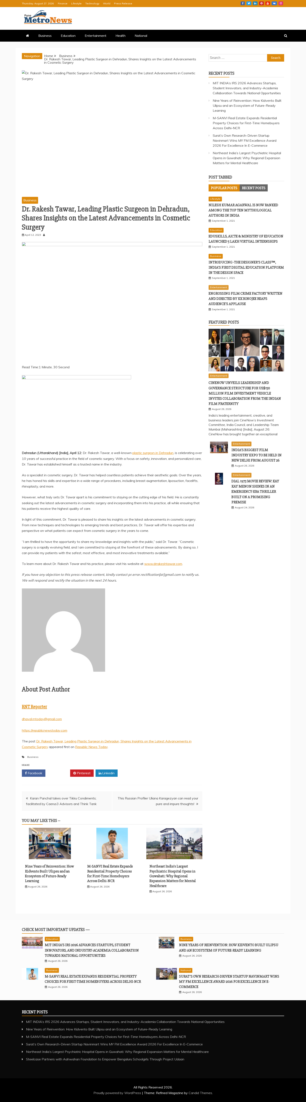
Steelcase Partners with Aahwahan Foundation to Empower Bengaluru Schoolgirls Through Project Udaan (105, 1059)
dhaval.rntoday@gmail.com (42, 719)
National (141, 36)
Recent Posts (253, 188)
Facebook (243, 3)
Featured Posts (224, 322)
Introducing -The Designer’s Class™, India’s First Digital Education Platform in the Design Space (246, 267)
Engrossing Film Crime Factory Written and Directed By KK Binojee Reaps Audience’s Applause (245, 298)
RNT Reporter (34, 707)
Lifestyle (76, 3)
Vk (274, 3)
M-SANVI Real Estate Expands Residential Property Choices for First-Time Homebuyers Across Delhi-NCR (110, 873)
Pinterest (261, 3)
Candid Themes (200, 1093)
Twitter (248, 3)
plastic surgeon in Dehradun (152, 453)
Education (68, 36)
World (106, 3)
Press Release (123, 3)
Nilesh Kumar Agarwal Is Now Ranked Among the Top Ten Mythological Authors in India (243, 210)
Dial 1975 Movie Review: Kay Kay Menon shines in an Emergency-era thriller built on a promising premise (255, 491)
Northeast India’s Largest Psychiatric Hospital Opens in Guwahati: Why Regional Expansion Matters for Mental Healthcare (172, 876)
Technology (92, 3)
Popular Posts (224, 188)
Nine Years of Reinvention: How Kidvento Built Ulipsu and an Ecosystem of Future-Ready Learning (49, 873)
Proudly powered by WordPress (117, 1093)
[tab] (224, 187)
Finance (62, 3)
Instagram (281, 3)
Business (45, 36)
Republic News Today (91, 747)
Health (121, 36)
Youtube (267, 3)
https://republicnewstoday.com (44, 730)
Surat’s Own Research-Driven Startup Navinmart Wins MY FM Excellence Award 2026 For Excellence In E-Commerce (244, 140)
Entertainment (95, 36)
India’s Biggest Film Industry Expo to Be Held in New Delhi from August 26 (256, 455)
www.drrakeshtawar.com (163, 564)
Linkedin (255, 3)
